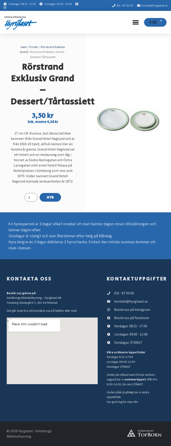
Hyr (50, 197)
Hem (24, 47)
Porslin (33, 47)
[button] (136, 22)
